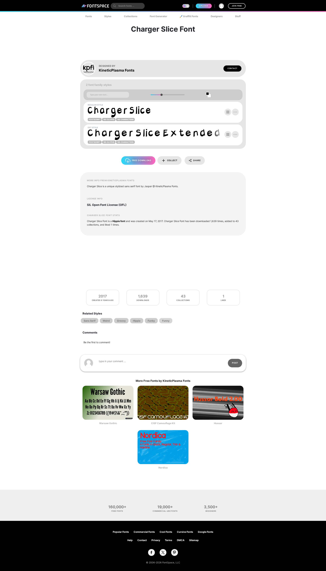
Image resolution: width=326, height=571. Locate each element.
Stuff (238, 16)
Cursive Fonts (185, 531)
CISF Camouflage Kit (163, 423)
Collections (130, 16)
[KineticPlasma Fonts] (90, 68)
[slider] (161, 95)
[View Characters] (227, 112)
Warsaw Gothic (108, 423)
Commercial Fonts (144, 531)
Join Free (237, 6)
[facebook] (151, 552)
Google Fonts (205, 531)
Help (130, 540)
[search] (128, 6)
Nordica (163, 467)
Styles (107, 16)
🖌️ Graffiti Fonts (189, 16)
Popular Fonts (121, 531)
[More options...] (235, 112)
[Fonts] (95, 5)
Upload (203, 6)
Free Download (141, 160)
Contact (232, 68)
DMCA (180, 540)
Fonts (88, 16)
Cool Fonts (166, 531)
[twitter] (163, 552)
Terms (168, 540)
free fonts (117, 511)
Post (235, 363)
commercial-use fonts (165, 511)
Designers (217, 16)
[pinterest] (174, 552)
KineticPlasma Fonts (116, 70)
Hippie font (118, 221)
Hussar (218, 423)
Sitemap (194, 540)
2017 (102, 296)
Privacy (155, 540)
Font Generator (158, 16)
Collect (172, 160)
